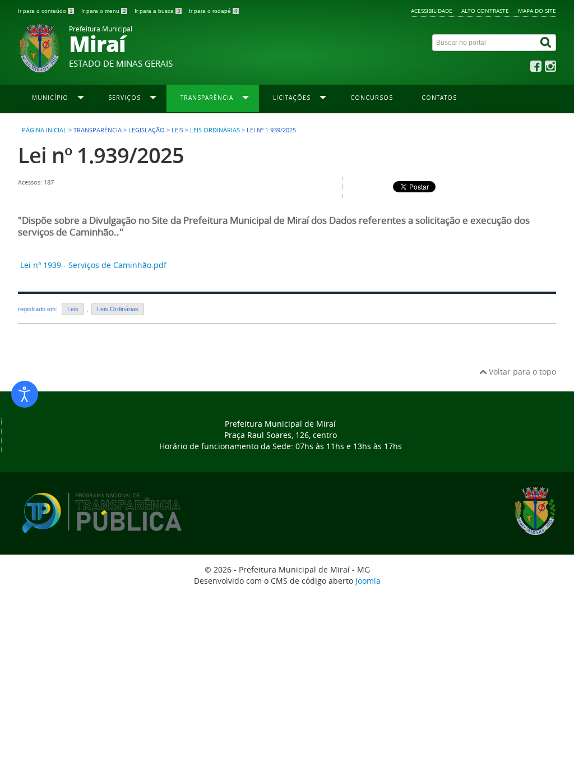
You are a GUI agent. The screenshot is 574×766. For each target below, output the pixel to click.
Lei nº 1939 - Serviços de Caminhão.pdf (93, 265)
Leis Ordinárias (215, 130)
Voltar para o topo (521, 371)
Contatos (439, 97)
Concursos (371, 97)
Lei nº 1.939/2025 (101, 155)
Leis (72, 309)
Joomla (368, 580)
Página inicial (44, 130)
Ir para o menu (103, 11)
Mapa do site (537, 11)
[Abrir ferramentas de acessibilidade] (24, 394)
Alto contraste (485, 11)
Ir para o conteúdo (45, 11)
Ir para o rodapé (213, 11)
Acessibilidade (431, 11)
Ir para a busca (157, 11)
